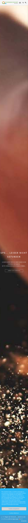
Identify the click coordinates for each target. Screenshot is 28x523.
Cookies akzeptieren (14, 509)
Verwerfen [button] (24, 521)
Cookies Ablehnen (14, 513)
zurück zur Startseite (14, 270)
